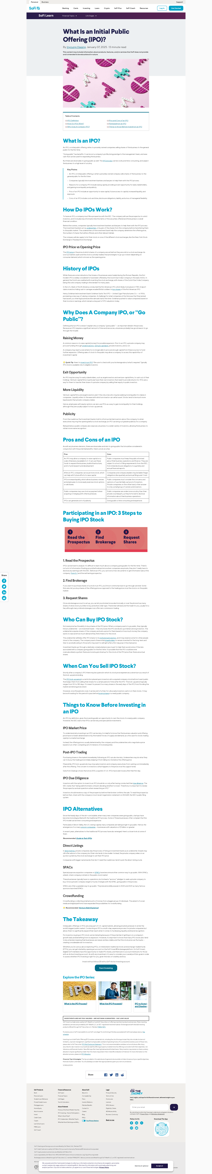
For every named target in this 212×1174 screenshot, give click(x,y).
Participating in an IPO (117, 124)
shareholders (110, 640)
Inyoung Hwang (76, 47)
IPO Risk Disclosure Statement (92, 1044)
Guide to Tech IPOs (84, 838)
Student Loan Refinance (41, 1099)
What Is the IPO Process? (75, 1004)
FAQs (83, 1117)
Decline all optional (141, 1166)
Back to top (110, 1120)
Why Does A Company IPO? (78, 127)
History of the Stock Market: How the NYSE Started (70, 1110)
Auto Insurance (38, 1111)
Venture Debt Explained (88, 908)
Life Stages (61, 1099)
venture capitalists (101, 346)
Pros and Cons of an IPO (118, 121)
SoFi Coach (37, 1130)
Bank (35, 1093)
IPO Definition (73, 121)
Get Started (176, 8)
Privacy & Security (111, 1093)
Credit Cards (37, 1117)
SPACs (97, 872)
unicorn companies (88, 827)
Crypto (36, 1120)
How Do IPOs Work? (75, 124)
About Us (85, 1093)
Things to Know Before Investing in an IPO (125, 127)
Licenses (108, 1102)
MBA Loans (37, 1127)
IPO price (70, 252)
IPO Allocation (86, 1054)
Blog (83, 1114)
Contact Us (85, 1108)
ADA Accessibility (111, 1111)
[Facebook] (105, 1074)
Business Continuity (112, 1114)
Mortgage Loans (39, 1105)
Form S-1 (74, 573)
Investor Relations (87, 1102)
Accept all (159, 1166)
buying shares (104, 693)
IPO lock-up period (73, 679)
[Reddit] (122, 1074)
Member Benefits (87, 1105)
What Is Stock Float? (64, 1116)
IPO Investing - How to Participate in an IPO (70, 1113)
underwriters (91, 228)
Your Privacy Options (92, 1120)
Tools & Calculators (63, 1102)
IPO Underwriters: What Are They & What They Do (70, 1119)
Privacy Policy (144, 1114)
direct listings (70, 851)
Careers (84, 1111)
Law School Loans (39, 1124)
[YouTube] (136, 1128)
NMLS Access (110, 1105)
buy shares (117, 289)
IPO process (107, 161)
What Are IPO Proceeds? (110, 1004)
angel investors (88, 346)
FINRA (100, 1027)
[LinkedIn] (116, 1074)
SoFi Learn (61, 1093)
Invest (36, 1114)
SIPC (104, 1027)
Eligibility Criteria (111, 1108)
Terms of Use (110, 1096)
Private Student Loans (40, 1102)
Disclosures (109, 1099)
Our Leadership (86, 1096)
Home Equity (38, 1108)
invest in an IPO (87, 362)
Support (179, 2)
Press (83, 1099)
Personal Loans (38, 1096)
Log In (162, 8)
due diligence (138, 783)
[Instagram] (131, 1128)
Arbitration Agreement (158, 1114)
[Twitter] (111, 1074)
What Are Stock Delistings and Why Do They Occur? (70, 1122)
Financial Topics (62, 1096)
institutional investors (108, 638)
